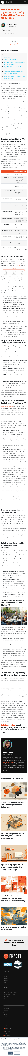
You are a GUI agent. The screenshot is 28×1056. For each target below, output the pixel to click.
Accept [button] (10, 1053)
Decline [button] (17, 1053)
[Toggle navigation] (25, 2)
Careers (6, 978)
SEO (5, 998)
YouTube (6, 1014)
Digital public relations (7, 406)
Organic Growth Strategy (10, 992)
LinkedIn (6, 1016)
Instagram (6, 1010)
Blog (5, 982)
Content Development (10, 994)
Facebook (6, 1008)
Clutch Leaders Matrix (8, 762)
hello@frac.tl (8, 1035)
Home (5, 976)
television (17, 265)
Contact (6, 980)
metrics (24, 629)
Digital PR (6, 996)
